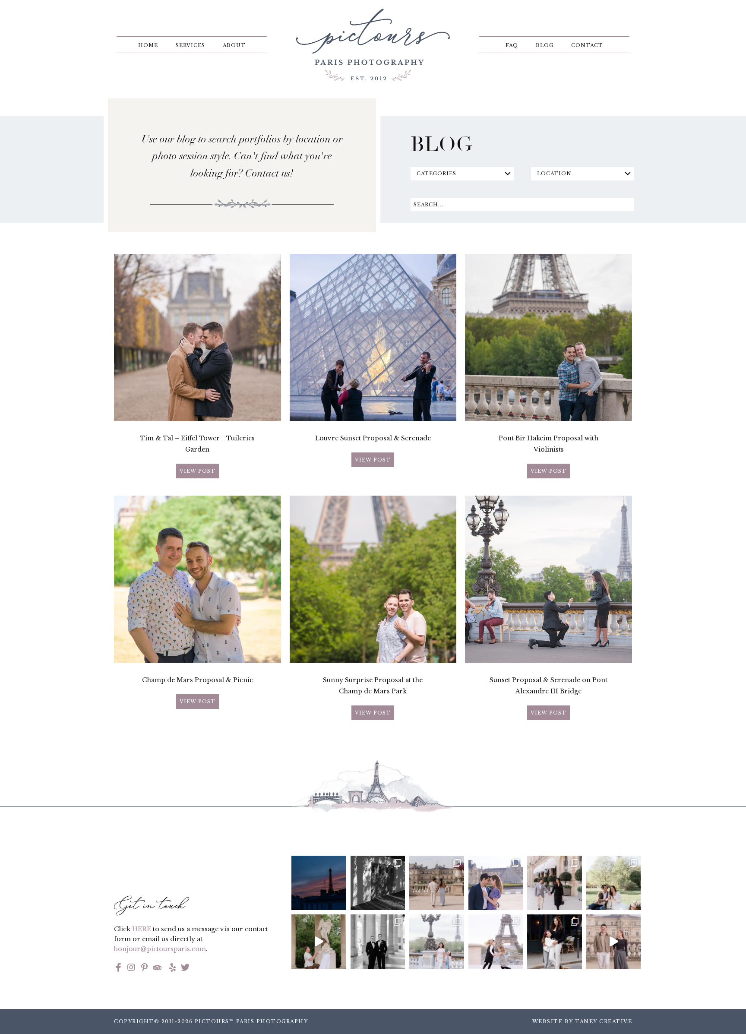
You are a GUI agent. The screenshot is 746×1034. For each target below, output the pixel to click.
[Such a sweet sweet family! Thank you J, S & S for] (436, 941)
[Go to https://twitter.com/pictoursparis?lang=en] (185, 968)
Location (554, 174)
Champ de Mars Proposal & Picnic (197, 680)
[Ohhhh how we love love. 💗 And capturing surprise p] (436, 883)
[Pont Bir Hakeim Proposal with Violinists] (548, 419)
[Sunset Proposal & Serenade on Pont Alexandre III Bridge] (548, 660)
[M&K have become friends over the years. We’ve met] (554, 883)
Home (148, 45)
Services (190, 45)
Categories (436, 174)
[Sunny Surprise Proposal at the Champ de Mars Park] (373, 660)
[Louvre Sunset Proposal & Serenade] (373, 419)
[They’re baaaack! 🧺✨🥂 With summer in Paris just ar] (613, 883)
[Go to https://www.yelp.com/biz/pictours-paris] (171, 968)
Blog (544, 45)
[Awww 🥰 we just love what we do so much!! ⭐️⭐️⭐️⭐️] (495, 941)
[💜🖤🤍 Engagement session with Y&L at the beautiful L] (495, 883)
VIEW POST (197, 471)
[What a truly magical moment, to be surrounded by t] (378, 883)
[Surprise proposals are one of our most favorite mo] (613, 941)
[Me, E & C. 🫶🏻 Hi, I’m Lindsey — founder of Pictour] (554, 941)
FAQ (512, 45)
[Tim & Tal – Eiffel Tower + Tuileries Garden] (197, 419)
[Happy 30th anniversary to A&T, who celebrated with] (378, 941)
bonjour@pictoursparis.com (160, 949)
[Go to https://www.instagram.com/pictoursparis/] (131, 968)
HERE (141, 929)
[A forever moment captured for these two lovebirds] (318, 941)
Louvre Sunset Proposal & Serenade (373, 438)
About (234, 45)
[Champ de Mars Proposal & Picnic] (197, 660)
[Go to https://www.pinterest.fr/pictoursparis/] (144, 968)
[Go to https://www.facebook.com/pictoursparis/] (118, 968)
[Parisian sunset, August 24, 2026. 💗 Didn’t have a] (318, 883)
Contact (587, 45)
